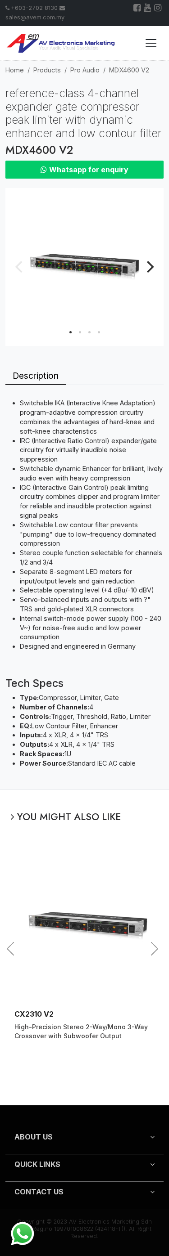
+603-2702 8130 (34, 7)
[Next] (149, 267)
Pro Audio (85, 70)
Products (47, 70)
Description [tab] (36, 375)
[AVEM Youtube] (148, 8)
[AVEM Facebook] (137, 8)
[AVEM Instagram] (158, 8)
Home (14, 70)
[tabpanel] (84, 587)
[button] (84, 1140)
